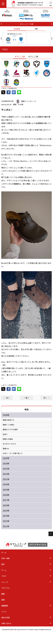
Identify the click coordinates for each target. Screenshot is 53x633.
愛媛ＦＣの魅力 (8, 425)
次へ (45, 398)
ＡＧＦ (14, 36)
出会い (5, 434)
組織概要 (4, 605)
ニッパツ (21, 43)
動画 (3, 594)
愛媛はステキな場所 (10, 429)
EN (51, 5)
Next (51, 38)
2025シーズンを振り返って (13, 453)
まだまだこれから (9, 444)
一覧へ (26, 398)
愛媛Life (6, 449)
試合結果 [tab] (17, 29)
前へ (8, 398)
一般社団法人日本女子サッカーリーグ (30, 4)
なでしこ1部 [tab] (20, 56)
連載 (3, 600)
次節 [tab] (36, 29)
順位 (3, 564)
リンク (3, 611)
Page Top (50, 534)
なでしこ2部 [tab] (33, 56)
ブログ (3, 576)
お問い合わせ (6, 623)
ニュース (4, 582)
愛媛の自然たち (8, 420)
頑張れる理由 (8, 439)
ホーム (3, 552)
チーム (3, 570)
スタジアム (5, 588)
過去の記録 (5, 617)
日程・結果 (5, 558)
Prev (1, 38)
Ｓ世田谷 (8, 43)
